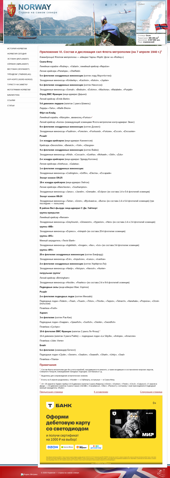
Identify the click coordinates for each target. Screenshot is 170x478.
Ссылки (11, 100)
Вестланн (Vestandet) (18, 69)
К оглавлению (101, 392)
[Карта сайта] (116, 5)
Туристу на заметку (17, 85)
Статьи (10, 106)
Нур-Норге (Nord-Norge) (20, 79)
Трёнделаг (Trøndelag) (19, 74)
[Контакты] (126, 5)
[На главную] (106, 5)
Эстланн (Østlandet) (18, 59)
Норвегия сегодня (16, 54)
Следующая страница (151, 392)
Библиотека (13, 95)
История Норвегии (17, 49)
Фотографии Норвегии (18, 90)
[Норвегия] (38, 13)
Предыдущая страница (51, 392)
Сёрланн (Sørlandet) (18, 64)
